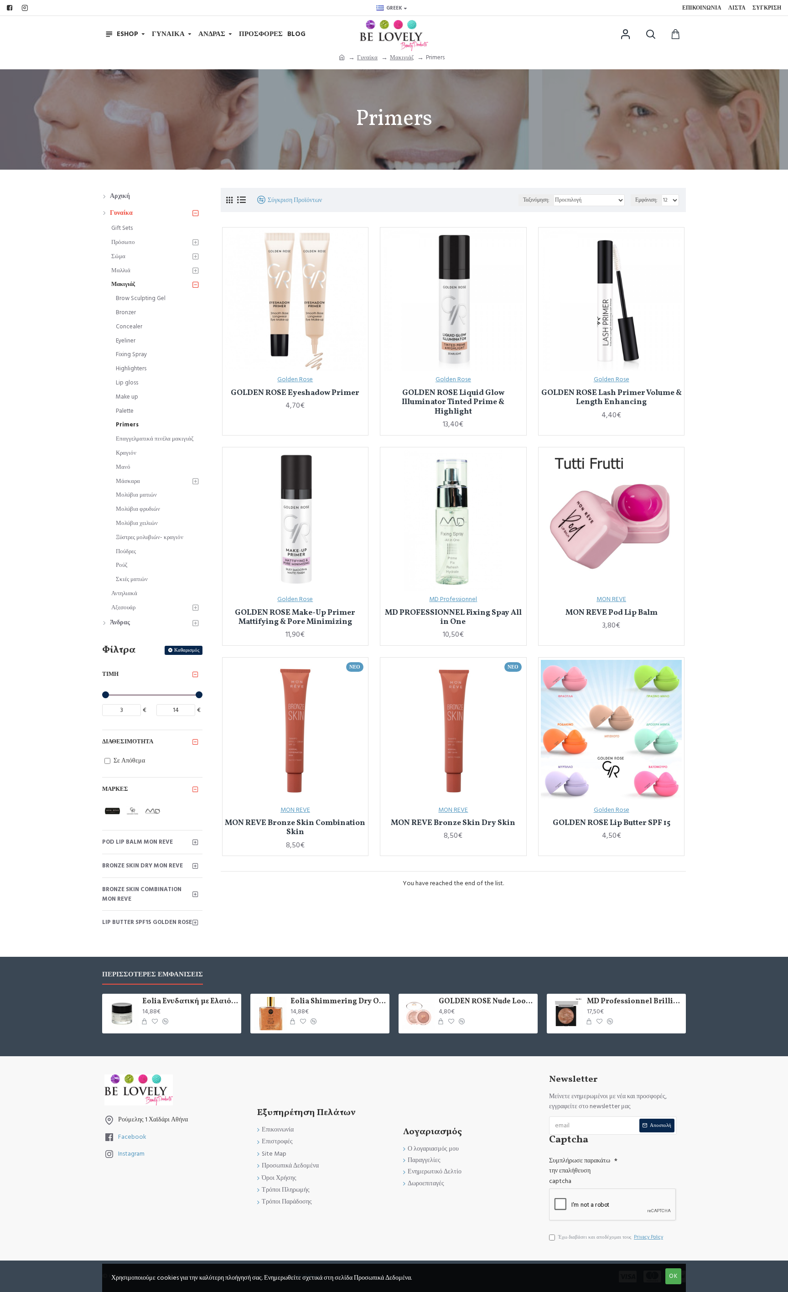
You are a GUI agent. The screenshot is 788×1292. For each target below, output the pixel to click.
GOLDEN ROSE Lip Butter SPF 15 (611, 823)
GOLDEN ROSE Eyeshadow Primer (295, 393)
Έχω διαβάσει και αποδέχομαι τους (610, 1237)
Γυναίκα (367, 57)
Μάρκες (115, 789)
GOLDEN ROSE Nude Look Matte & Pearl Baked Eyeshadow (486, 1002)
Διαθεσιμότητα (127, 741)
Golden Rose (295, 379)
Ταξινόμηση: (536, 200)
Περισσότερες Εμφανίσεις (152, 974)
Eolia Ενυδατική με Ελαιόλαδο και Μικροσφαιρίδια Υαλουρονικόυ (190, 1002)
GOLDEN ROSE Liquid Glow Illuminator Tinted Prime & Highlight (453, 402)
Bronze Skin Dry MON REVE (142, 865)
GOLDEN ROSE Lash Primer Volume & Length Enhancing (611, 398)
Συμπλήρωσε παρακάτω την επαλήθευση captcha (579, 1171)
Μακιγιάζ (402, 57)
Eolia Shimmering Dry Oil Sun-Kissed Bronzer (338, 1002)
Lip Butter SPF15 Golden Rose (147, 922)
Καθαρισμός (186, 650)
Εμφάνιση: (646, 200)
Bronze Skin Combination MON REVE (141, 894)
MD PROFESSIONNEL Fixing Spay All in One (453, 617)
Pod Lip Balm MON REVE (137, 842)
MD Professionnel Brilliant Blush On (635, 1002)
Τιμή (110, 674)
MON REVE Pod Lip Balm (611, 612)
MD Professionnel (453, 599)
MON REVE (611, 599)
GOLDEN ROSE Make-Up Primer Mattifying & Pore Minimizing (295, 617)
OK (673, 1276)
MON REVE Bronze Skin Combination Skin (295, 828)
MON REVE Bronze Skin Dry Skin (453, 823)
